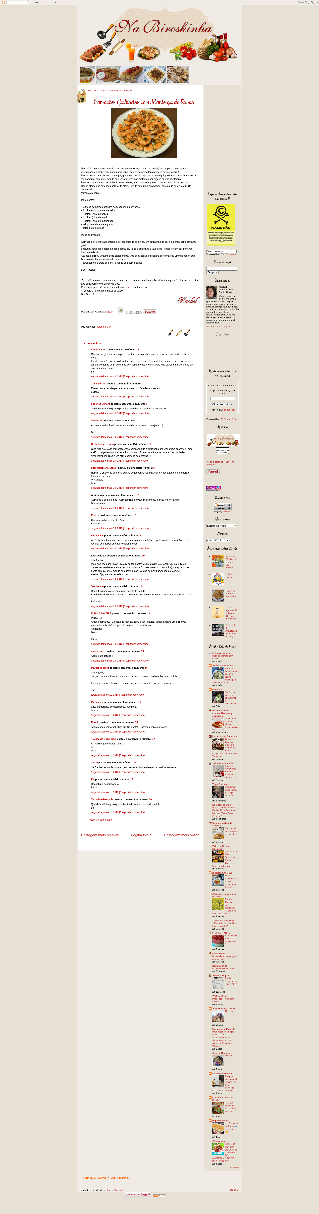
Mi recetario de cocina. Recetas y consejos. (222, 713)
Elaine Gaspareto (115, 1190)
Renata (95, 722)
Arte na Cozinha (221, 1053)
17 (153, 738)
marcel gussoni (100, 667)
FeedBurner (228, 409)
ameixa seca (98, 651)
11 (140, 586)
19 (131, 779)
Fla (93, 779)
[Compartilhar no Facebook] (137, 312)
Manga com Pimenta (223, 1029)
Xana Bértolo (98, 383)
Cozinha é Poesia (222, 1073)
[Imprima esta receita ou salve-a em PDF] (120, 311)
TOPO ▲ (234, 1190)
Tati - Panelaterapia (102, 799)
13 (142, 651)
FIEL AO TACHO (221, 933)
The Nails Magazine (223, 920)
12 (148, 613)
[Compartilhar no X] (134, 312)
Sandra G (97, 420)
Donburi (228, 1055)
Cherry (95, 515)
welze (94, 762)
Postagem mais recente (100, 835)
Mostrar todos (233, 1167)
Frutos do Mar (103, 326)
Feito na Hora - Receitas (220, 847)
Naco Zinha (218, 953)
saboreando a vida (222, 763)
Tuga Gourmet (220, 784)
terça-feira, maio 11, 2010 (105, 694)
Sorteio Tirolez (229, 575)
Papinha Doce (220, 1120)
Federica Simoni (100, 403)
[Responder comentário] (136, 376)
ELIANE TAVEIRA (101, 613)
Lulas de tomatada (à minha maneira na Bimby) (231, 881)
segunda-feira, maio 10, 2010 (107, 376)
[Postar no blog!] (131, 312)
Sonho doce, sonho (223, 1008)
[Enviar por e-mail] (128, 312)
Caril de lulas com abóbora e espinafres (231, 831)
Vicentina (96, 349)
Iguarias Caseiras (222, 872)
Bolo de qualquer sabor (223, 968)
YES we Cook (219, 996)
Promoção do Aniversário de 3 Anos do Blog (231, 631)
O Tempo (229, 1011)
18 (135, 762)
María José (97, 702)
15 (141, 702)
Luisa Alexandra (221, 653)
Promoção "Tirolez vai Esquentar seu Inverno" (231, 562)
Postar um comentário (100, 819)
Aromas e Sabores (222, 665)
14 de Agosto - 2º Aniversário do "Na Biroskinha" (231, 613)
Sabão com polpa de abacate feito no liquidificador (231, 698)
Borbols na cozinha (102, 444)
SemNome (227, 512)
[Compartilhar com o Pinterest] (140, 312)
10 (143, 555)
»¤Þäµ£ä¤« (97, 535)
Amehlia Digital (220, 975)
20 (150, 799)
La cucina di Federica (224, 736)
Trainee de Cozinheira (103, 738)
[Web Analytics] (159, 1196)
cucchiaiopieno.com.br (104, 467)
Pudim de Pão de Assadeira (230, 594)
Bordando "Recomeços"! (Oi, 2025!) (231, 981)
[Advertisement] (222, 138)
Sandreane (97, 586)
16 (136, 722)
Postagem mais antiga (182, 835)
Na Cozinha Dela (221, 804)
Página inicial (141, 835)
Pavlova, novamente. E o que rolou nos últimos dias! (231, 772)
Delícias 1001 (219, 966)
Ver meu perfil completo (218, 326)
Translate (231, 254)
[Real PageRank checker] (213, 490)
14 (146, 667)
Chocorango (219, 1141)
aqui (127, 287)
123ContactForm (228, 419)
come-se (217, 689)
